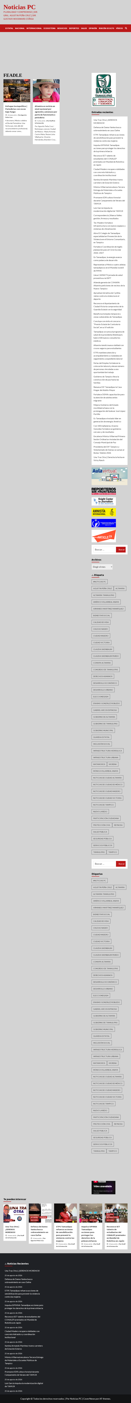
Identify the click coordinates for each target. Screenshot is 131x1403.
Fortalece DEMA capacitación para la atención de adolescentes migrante (109, 397)
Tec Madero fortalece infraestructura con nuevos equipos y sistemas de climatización (109, 225)
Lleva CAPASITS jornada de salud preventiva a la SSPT (108, 276)
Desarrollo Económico (105, 683)
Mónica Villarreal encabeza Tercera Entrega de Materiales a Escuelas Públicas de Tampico (109, 190)
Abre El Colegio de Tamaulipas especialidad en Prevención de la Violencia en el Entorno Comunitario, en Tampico (109, 238)
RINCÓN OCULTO (106, 28)
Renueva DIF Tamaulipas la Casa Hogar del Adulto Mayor (108, 388)
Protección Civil (101, 825)
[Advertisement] (65, 51)
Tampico (112, 852)
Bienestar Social (101, 615)
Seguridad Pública (102, 838)
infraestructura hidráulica (107, 751)
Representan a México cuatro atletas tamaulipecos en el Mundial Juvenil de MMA (110, 267)
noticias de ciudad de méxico (107, 784)
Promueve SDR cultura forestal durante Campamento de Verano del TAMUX (109, 200)
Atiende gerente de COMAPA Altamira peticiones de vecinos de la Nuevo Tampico (109, 285)
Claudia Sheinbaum (102, 649)
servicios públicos (102, 845)
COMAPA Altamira (102, 663)
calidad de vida (101, 622)
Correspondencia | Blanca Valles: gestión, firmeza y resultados (108, 217)
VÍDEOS (119, 28)
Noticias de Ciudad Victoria (107, 798)
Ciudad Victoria (101, 642)
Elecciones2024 (100, 697)
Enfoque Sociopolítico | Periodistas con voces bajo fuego (16, 109)
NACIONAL (20, 28)
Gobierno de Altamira (104, 717)
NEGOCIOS (62, 28)
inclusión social (101, 744)
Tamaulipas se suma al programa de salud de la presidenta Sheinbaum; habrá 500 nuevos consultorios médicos (109, 336)
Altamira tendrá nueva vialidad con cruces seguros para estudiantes (109, 346)
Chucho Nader (100, 629)
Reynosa (118, 825)
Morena (113, 764)
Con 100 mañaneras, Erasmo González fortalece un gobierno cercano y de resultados (107, 429)
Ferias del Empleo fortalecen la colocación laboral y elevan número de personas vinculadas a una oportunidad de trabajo (109, 367)
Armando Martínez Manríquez (108, 609)
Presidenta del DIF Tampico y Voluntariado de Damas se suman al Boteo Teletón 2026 (109, 449)
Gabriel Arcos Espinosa (105, 710)
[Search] (126, 28)
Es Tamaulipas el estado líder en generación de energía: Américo (107, 420)
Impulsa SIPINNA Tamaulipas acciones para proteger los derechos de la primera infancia (109, 148)
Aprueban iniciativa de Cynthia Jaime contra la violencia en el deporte (107, 296)
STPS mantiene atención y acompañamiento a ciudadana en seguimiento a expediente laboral (108, 355)
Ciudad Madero (100, 636)
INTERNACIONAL (34, 28)
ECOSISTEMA (49, 28)
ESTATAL (9, 28)
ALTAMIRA (34, 1217)
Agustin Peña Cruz (102, 588)
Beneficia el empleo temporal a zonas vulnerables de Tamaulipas (108, 315)
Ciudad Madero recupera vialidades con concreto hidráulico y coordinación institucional (109, 172)
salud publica (100, 832)
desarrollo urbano (103, 690)
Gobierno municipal (103, 730)
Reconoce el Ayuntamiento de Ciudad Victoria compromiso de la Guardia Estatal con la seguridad (108, 306)
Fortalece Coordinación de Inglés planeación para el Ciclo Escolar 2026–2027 (108, 249)
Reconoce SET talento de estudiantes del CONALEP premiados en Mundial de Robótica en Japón (109, 160)
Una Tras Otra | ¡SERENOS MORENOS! (105, 121)
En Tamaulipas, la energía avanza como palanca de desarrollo (108, 258)
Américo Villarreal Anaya (106, 602)
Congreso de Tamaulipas (105, 669)
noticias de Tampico (103, 805)
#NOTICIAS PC (99, 582)
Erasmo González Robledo (106, 703)
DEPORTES (74, 28)
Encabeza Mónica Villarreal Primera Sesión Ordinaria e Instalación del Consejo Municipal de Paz (109, 439)
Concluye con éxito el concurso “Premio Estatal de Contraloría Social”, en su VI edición (107, 324)
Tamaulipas (99, 852)
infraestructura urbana (105, 757)
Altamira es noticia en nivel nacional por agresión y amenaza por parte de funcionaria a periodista (46, 112)
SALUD (84, 28)
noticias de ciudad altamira (107, 778)
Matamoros (99, 764)
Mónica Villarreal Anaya (105, 771)
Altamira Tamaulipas (103, 595)
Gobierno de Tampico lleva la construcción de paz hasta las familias (106, 379)
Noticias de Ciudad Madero (106, 791)
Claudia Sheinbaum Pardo (106, 656)
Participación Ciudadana (106, 818)
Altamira (120, 588)
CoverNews (89, 1398)
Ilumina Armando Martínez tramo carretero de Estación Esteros (108, 181)
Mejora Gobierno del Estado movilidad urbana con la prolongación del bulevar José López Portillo (109, 409)
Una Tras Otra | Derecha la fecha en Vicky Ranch (109, 458)
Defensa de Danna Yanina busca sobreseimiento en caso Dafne (107, 129)
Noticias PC (19, 7)
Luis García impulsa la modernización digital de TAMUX (108, 209)
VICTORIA (68, 1220)
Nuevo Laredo (100, 811)
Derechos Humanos (102, 676)
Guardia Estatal (101, 737)
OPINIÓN (93, 28)
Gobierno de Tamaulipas (105, 724)
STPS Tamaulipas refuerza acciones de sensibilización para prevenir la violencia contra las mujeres (109, 137)
